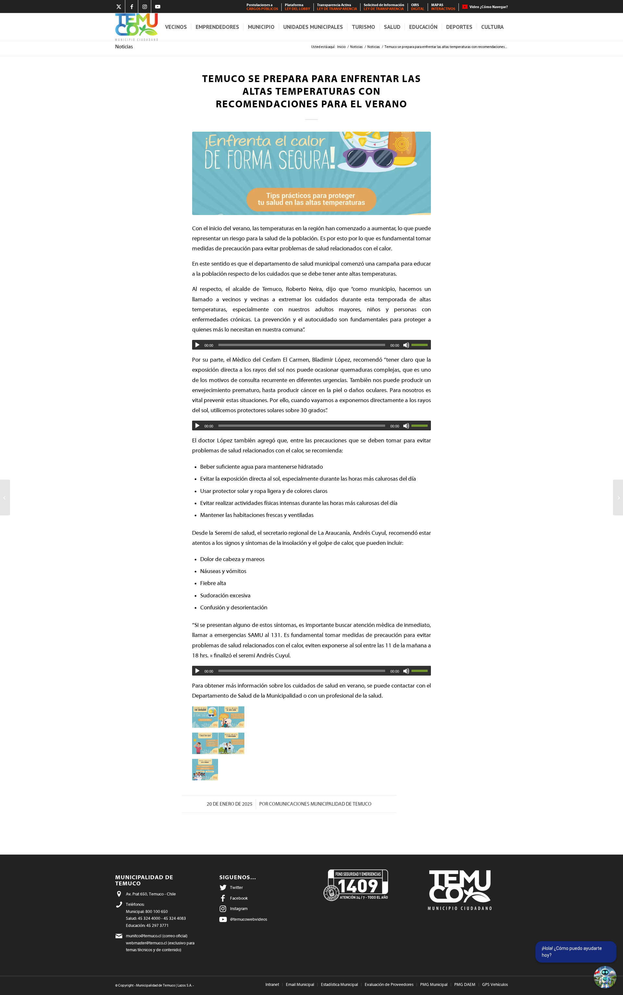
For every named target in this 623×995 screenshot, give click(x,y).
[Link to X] (118, 6)
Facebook (239, 898)
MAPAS (443, 7)
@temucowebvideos (248, 919)
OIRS (417, 7)
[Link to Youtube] (157, 6)
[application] (311, 345)
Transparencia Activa (337, 7)
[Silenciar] (406, 345)
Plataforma (297, 7)
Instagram (239, 908)
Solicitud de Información (384, 7)
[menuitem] (262, 7)
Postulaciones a (262, 7)
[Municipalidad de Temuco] (136, 27)
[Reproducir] (197, 345)
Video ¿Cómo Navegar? (489, 7)
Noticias (124, 47)
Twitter (236, 887)
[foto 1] (311, 173)
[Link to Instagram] (144, 6)
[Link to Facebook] (131, 6)
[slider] (421, 345)
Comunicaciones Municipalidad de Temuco (320, 804)
